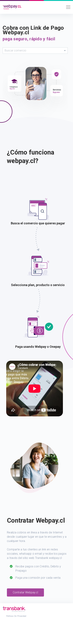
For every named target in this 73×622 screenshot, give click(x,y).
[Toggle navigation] (67, 6)
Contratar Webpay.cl (25, 592)
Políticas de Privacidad (16, 616)
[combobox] (35, 50)
